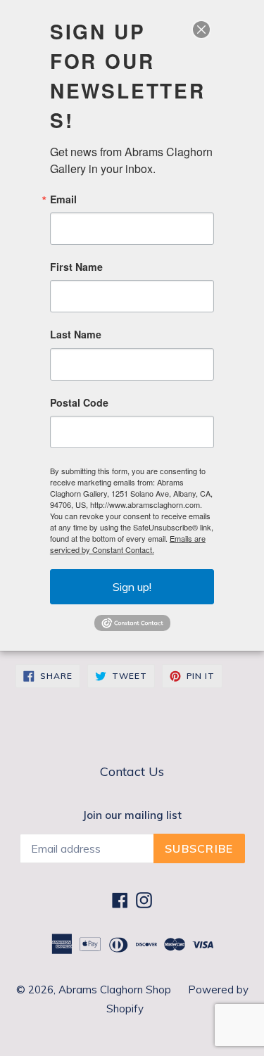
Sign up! (132, 587)
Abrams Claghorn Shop (116, 989)
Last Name (75, 334)
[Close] (201, 29)
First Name (76, 267)
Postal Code (79, 402)
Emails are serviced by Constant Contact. (128, 544)
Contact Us (132, 771)
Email (63, 199)
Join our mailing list (132, 815)
